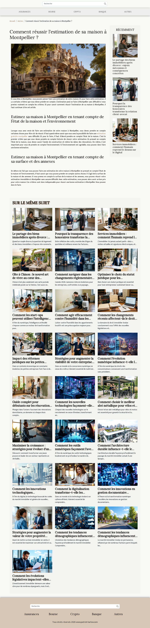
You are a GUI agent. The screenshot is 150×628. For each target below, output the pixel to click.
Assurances (24, 12)
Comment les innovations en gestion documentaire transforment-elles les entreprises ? (116, 494)
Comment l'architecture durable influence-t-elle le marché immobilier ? (115, 449)
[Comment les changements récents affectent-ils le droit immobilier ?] (118, 300)
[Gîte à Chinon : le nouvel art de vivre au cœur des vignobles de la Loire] (32, 259)
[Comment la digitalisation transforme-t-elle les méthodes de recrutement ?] (75, 474)
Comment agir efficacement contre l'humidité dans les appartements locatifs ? (73, 318)
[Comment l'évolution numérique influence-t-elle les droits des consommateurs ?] (118, 344)
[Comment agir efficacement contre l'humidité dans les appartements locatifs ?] (75, 300)
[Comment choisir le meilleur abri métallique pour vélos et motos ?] (118, 387)
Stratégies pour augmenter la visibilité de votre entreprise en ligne (74, 362)
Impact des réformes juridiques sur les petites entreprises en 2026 (28, 362)
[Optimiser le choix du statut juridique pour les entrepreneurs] (118, 259)
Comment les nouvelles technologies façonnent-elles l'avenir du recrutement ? (74, 405)
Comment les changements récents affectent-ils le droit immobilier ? (116, 318)
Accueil (12, 21)
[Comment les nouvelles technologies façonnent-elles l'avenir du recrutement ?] (75, 387)
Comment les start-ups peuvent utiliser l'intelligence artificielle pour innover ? (31, 318)
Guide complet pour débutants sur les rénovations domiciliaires (31, 405)
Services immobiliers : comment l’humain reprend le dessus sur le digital (124, 148)
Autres (127, 12)
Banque (102, 12)
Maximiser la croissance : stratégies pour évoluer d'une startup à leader (31, 449)
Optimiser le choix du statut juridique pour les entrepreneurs (116, 278)
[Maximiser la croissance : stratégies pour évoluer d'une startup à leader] (32, 430)
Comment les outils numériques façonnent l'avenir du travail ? (75, 449)
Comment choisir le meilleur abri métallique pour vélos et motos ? (116, 405)
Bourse (52, 12)
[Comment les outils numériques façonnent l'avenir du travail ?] (75, 430)
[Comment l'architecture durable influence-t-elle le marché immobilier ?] (118, 430)
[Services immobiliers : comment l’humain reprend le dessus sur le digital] (125, 130)
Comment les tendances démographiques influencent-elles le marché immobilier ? (117, 536)
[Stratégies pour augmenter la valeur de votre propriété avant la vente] (32, 517)
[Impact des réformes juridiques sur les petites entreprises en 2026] (32, 344)
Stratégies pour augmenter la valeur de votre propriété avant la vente (31, 536)
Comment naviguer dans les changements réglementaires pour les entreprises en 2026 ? (74, 278)
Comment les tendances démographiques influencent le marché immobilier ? (74, 536)
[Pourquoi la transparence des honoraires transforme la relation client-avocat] (125, 89)
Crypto (77, 12)
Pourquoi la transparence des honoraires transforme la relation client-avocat (74, 237)
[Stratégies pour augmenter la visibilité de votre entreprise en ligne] (75, 344)
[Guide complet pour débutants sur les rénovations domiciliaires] (32, 387)
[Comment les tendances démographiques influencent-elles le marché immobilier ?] (118, 517)
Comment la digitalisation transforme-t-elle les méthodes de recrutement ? (73, 492)
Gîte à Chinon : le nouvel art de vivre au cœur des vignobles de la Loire (30, 278)
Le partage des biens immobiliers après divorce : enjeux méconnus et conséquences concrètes (124, 66)
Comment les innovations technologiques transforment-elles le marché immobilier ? (31, 494)
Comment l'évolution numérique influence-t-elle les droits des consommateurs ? (118, 362)
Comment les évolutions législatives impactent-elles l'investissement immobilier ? (31, 579)
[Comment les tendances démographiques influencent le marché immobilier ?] (75, 517)
